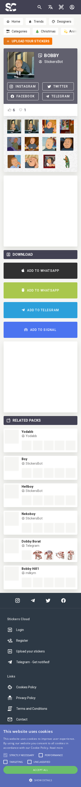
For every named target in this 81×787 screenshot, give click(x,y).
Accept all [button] (40, 770)
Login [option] (20, 630)
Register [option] (22, 640)
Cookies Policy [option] (26, 687)
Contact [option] (21, 719)
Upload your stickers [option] (30, 651)
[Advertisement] (40, 211)
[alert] (40, 756)
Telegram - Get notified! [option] (33, 662)
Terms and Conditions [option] (31, 708)
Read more (56, 747)
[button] (50, 7)
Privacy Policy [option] (26, 698)
